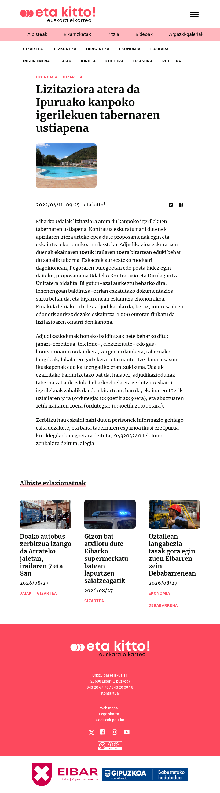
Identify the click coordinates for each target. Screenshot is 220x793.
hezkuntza (64, 49)
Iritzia (113, 34)
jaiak (65, 61)
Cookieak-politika (110, 720)
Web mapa (109, 708)
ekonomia (130, 49)
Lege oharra (109, 714)
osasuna (143, 61)
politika (171, 61)
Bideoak (144, 34)
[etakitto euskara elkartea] (57, 14)
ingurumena (36, 61)
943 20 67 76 (97, 687)
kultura (114, 61)
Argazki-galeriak (186, 34)
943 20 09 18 (122, 687)
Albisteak (37, 34)
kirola (88, 61)
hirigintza (97, 49)
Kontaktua (110, 693)
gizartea (33, 49)
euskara (159, 49)
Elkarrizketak (77, 34)
